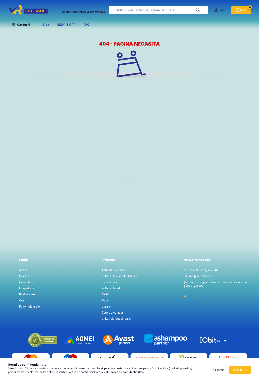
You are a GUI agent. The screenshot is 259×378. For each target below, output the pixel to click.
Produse (25, 276)
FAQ (86, 24)
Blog (46, 24)
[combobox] (158, 10)
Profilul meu (27, 294)
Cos (21, 300)
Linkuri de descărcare (116, 318)
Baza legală (109, 282)
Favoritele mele (29, 306)
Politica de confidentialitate (120, 276)
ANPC (105, 294)
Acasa (23, 270)
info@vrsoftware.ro (201, 276)
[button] (21, 24)
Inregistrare (26, 288)
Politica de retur (112, 288)
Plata (105, 300)
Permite (238, 369)
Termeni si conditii (114, 270)
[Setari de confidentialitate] (193, 297)
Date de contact (112, 312)
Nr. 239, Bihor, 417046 (203, 270)
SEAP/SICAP (66, 24)
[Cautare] (198, 10)
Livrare (106, 306)
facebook (185, 297)
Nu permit (218, 369)
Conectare (26, 282)
